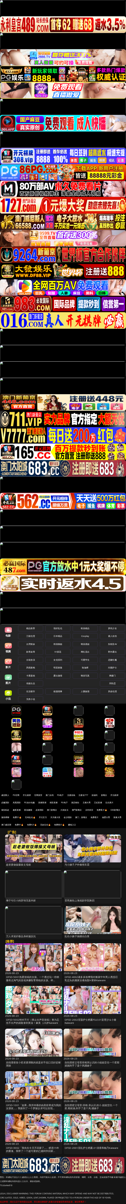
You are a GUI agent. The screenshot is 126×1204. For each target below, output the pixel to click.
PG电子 (60, 795)
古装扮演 (30, 659)
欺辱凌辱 (30, 651)
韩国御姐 (57, 644)
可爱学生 (85, 659)
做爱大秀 (106, 817)
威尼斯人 (5, 795)
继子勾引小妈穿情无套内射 (21, 900)
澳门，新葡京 (81, 817)
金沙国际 (68, 817)
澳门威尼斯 (6, 824)
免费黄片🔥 (59, 824)
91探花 (57, 651)
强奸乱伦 (57, 628)
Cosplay (85, 636)
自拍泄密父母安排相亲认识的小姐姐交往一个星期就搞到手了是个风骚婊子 (92, 1064)
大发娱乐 (64, 810)
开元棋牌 (27, 795)
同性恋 (112, 683)
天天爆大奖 (55, 817)
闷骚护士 (112, 667)
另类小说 (30, 699)
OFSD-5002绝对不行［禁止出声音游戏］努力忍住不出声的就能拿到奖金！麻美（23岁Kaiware (32, 1021)
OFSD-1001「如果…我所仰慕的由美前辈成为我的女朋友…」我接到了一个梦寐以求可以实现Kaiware (33, 1108)
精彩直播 (54, 802)
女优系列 (57, 659)
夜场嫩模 (28, 810)
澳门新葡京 (52, 810)
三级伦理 (30, 636)
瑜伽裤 (85, 667)
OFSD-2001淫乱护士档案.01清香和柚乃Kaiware (91, 1147)
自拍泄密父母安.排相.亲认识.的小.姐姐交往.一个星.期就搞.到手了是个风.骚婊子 (91, 1106)
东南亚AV (112, 644)
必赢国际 (5, 802)
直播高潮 (42, 802)
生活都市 (30, 691)
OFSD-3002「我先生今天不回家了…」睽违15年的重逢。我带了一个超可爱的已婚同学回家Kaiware (32, 1151)
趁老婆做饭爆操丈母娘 (18, 864)
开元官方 (43, 817)
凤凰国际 (17, 802)
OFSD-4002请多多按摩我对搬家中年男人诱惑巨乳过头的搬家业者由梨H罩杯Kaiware (91, 978)
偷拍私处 (5, 810)
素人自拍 (112, 636)
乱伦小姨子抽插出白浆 (77, 936)
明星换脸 (57, 667)
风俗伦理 (112, 691)
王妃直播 (98, 802)
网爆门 (112, 675)
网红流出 (85, 651)
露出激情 (57, 675)
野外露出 (112, 651)
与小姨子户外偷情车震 (77, 864)
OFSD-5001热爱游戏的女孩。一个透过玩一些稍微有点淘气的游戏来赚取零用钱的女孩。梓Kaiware (32, 980)
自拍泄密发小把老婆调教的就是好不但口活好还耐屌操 (33, 1064)
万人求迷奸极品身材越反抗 (21, 936)
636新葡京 (115, 810)
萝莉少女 (112, 628)
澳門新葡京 (77, 810)
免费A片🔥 (32, 824)
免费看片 (95, 817)
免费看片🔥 (102, 810)
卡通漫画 (30, 675)
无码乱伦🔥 (30, 817)
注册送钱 (71, 795)
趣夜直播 (17, 810)
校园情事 (57, 691)
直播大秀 (117, 817)
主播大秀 (87, 802)
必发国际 (40, 810)
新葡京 (104, 795)
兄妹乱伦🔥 (45, 824)
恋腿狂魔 (112, 659)
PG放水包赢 (29, 802)
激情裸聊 (5, 817)
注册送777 (83, 795)
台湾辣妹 (30, 644)
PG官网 (16, 795)
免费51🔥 (17, 817)
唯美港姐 (85, 644)
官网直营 (38, 795)
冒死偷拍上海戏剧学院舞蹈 (79, 900)
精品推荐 (30, 628)
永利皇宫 (89, 810)
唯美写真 (85, 675)
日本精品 (57, 636)
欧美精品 (85, 628)
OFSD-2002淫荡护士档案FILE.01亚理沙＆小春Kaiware (90, 1021)
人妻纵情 (85, 691)
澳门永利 (50, 795)
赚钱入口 (72, 824)
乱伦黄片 (109, 802)
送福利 (94, 795)
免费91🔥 (19, 824)
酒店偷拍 (75, 802)
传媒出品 (30, 683)
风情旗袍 (30, 667)
